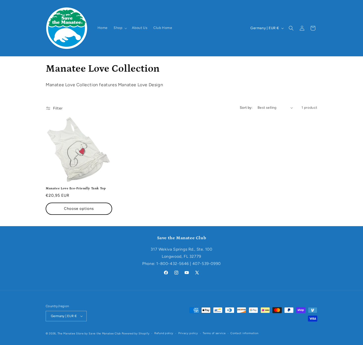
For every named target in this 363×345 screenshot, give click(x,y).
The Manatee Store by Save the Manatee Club (89, 333)
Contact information (244, 333)
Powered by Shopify (136, 333)
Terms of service (214, 333)
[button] (120, 28)
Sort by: (246, 108)
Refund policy (163, 333)
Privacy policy (188, 333)
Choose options (79, 208)
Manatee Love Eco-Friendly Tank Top (76, 188)
